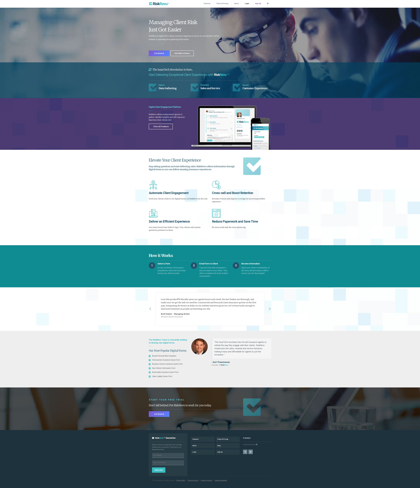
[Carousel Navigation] (210, 309)
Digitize (161, 85)
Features (207, 3)
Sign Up (258, 3)
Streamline (204, 85)
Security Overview (206, 480)
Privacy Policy (180, 480)
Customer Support (249, 444)
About (236, 3)
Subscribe (159, 470)
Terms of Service (193, 480)
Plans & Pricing (222, 3)
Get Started (159, 53)
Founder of (220, 365)
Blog (219, 446)
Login (247, 3)
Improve (245, 85)
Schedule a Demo (182, 53)
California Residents (221, 480)
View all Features (161, 126)
